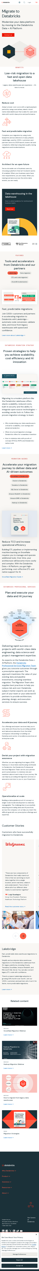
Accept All (19, 1266)
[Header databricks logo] (6, 2)
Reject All (19, 1260)
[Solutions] (10, 1182)
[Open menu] (36, 2)
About (4, 1193)
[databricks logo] (8, 1165)
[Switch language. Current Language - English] (19, 2)
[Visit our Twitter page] (10, 1231)
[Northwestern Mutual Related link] (17, 244)
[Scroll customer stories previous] (16, 936)
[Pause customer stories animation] (36, 244)
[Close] (36, 1234)
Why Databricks (8, 1171)
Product (5, 1176)
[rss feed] (14, 1231)
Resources (6, 1187)
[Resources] (11, 1187)
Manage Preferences (19, 1254)
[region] (19, 1250)
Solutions (5, 1182)
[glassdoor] (17, 1231)
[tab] (13, 273)
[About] (8, 1193)
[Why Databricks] (15, 1171)
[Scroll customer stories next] (23, 936)
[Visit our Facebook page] (7, 1231)
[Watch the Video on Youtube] (21, 1231)
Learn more (6, 448)
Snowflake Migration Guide (11, 577)
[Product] (9, 1176)
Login (29, 2)
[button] (24, 2)
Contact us (8, 35)
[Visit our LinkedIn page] (3, 1231)
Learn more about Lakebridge (13, 335)
